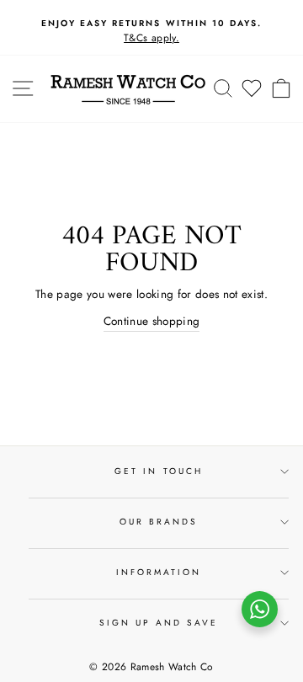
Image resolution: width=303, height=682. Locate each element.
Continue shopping (152, 320)
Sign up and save (159, 622)
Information (159, 572)
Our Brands (159, 521)
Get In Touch (158, 471)
